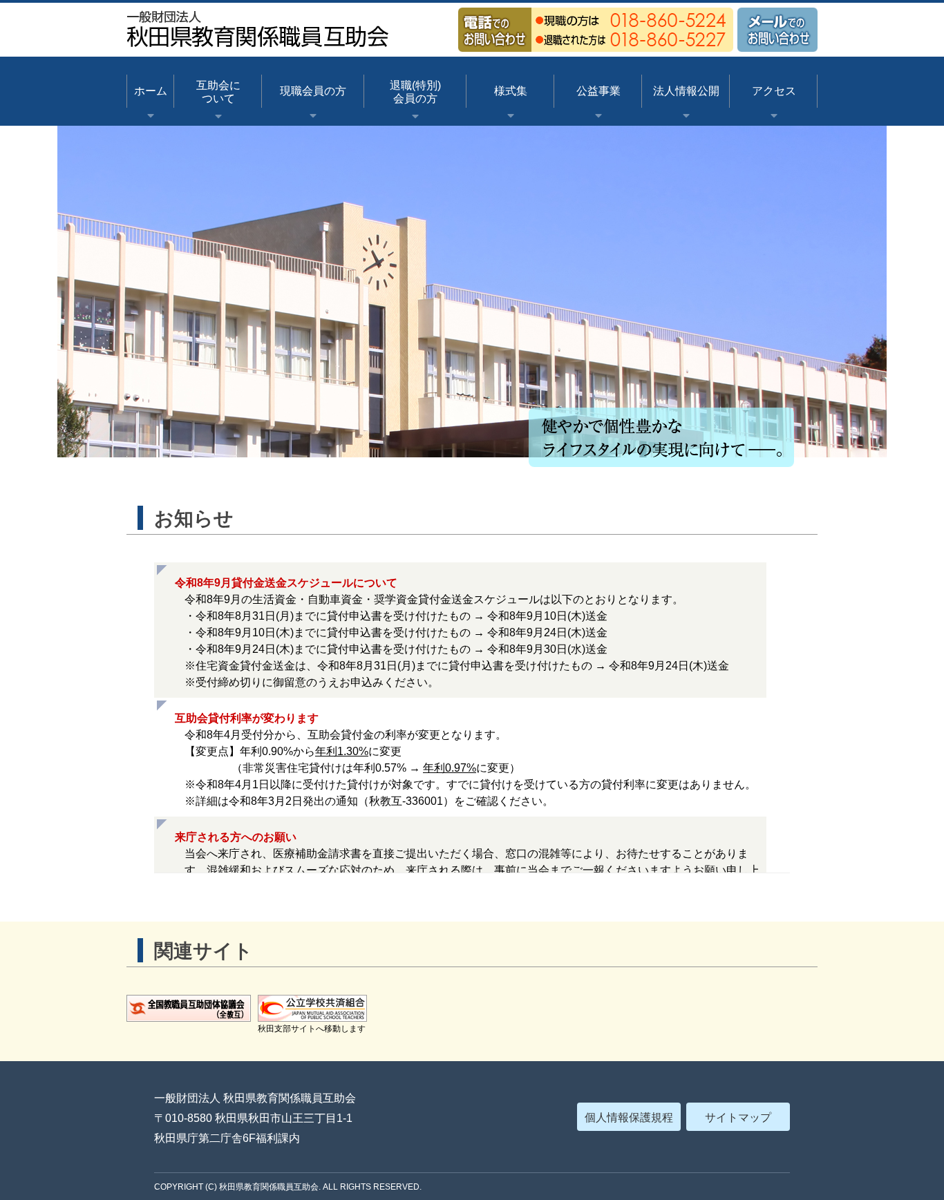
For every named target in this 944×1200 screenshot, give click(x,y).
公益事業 (598, 91)
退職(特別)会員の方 (415, 91)
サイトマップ (738, 1117)
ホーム (150, 91)
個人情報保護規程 (629, 1117)
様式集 (510, 91)
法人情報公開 (686, 91)
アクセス (774, 91)
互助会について (218, 91)
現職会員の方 (313, 91)
